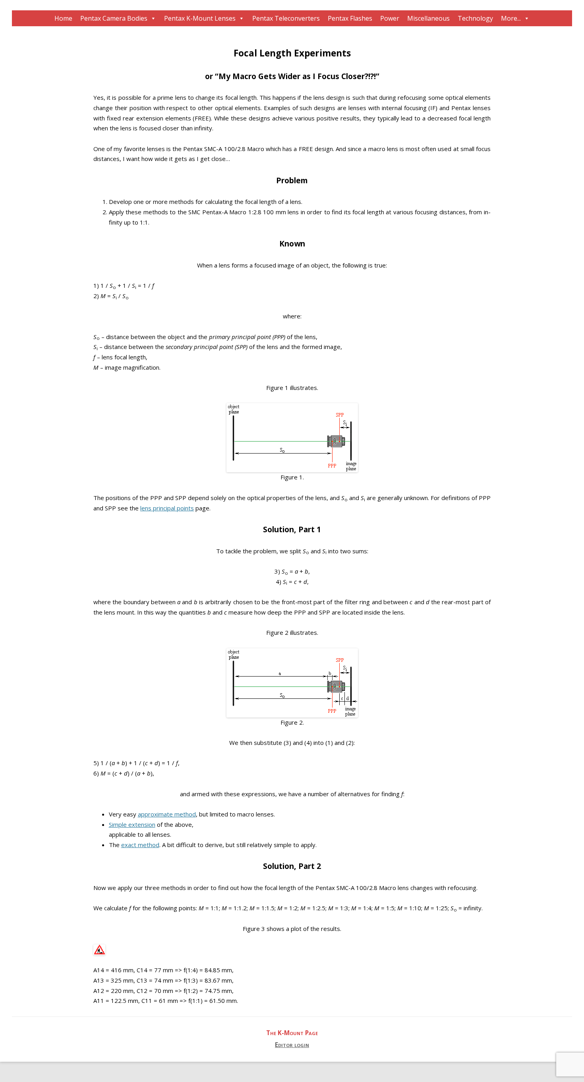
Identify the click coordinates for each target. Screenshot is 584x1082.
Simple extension (132, 824)
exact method (140, 845)
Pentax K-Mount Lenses (200, 18)
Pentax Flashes (350, 18)
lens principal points (167, 508)
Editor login (292, 1045)
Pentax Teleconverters (286, 18)
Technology (475, 18)
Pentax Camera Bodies (113, 18)
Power (389, 18)
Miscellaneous (428, 18)
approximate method (167, 814)
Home (63, 18)
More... (511, 18)
